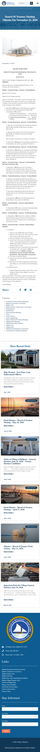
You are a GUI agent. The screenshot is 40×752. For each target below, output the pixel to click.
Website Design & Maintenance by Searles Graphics (20, 748)
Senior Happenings (12, 318)
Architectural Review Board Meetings (17, 301)
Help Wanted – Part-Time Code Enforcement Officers (17, 373)
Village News (10, 327)
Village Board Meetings (13, 321)
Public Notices (10, 316)
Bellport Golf (9, 305)
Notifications (10, 310)
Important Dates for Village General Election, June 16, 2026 (19, 586)
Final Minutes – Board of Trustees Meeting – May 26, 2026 (18, 421)
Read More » (9, 387)
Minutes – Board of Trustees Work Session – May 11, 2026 (18, 547)
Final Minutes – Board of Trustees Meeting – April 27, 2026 (18, 508)
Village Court (10, 325)
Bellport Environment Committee (16, 303)
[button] (37, 3)
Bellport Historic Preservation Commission (18, 307)
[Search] (31, 3)
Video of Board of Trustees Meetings (17, 319)
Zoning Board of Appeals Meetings (16, 330)
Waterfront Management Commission (17, 329)
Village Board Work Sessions (14, 323)
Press (7, 314)
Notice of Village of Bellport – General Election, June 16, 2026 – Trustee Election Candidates (20, 461)
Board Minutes (10, 309)
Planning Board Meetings (13, 312)
